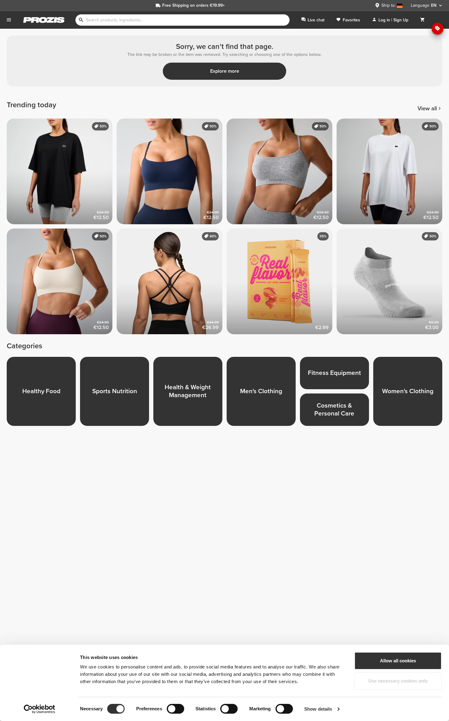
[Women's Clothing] (410, 393)
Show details (318, 709)
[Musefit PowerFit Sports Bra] (172, 284)
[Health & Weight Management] (190, 393)
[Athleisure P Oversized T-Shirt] (62, 174)
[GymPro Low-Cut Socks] (392, 284)
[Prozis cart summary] (422, 20)
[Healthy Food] (43, 393)
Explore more (224, 71)
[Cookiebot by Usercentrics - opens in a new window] (39, 709)
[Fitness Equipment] (336, 375)
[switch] (175, 709)
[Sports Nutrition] (116, 393)
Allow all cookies (398, 660)
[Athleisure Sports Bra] (172, 174)
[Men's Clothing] (263, 393)
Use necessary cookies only (398, 680)
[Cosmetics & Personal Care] (336, 411)
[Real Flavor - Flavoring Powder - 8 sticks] (282, 284)
